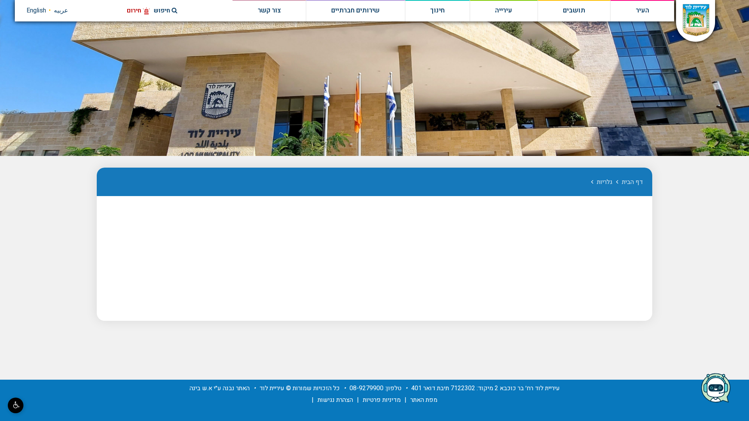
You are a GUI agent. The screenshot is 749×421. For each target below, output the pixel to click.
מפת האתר (423, 400)
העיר (642, 10)
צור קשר (269, 10)
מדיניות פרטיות (382, 400)
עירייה (503, 10)
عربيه (61, 10)
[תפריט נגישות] (15, 405)
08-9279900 (366, 388)
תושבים (574, 10)
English (36, 10)
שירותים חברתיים (355, 10)
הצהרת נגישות (335, 400)
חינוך (437, 10)
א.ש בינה (201, 388)
